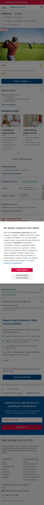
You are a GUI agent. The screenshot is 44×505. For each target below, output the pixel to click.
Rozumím (22, 270)
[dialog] (22, 252)
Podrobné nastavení (22, 276)
